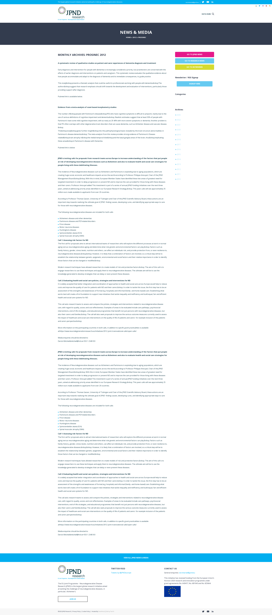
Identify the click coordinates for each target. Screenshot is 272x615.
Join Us (73, 599)
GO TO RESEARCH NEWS (194, 61)
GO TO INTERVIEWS (195, 67)
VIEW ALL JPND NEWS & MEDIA (136, 558)
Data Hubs (206, 14)
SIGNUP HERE (194, 84)
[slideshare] (256, 7)
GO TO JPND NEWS (194, 54)
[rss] (270, 7)
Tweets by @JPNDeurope (121, 573)
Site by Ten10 (110, 611)
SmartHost (101, 611)
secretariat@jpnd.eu (192, 2)
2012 (134, 37)
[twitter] (259, 7)
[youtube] (266, 7)
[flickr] (263, 7)
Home (128, 37)
